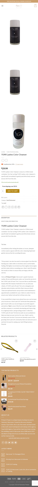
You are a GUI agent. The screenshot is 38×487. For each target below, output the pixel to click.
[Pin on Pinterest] (15, 207)
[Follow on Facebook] (3, 442)
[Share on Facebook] (6, 207)
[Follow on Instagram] (6, 442)
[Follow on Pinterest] (15, 442)
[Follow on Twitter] (9, 442)
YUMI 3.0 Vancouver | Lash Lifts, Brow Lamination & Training (21, 470)
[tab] (19, 217)
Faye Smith (9, 424)
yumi (5, 203)
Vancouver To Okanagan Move (15, 454)
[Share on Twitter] (9, 207)
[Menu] (2, 6)
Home (3, 152)
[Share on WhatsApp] (3, 207)
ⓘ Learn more (19, 164)
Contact (12, 482)
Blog (6, 482)
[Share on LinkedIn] (18, 207)
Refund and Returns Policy (24, 482)
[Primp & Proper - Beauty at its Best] (19, 6)
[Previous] (1, 352)
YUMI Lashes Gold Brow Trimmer (7, 359)
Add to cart (13, 191)
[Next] (37, 352)
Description (5, 217)
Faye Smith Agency (7, 429)
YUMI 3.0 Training (11, 464)
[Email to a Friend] (12, 207)
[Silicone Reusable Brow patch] (28, 347)
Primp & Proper (11, 277)
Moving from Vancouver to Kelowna (17, 459)
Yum (9, 306)
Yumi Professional (13, 152)
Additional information (9, 221)
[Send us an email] (12, 442)
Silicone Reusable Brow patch (28, 359)
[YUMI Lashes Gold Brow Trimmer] (9, 347)
